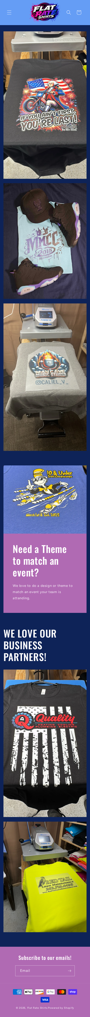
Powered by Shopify (61, 1007)
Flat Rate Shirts (37, 1007)
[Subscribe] (69, 970)
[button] (9, 12)
